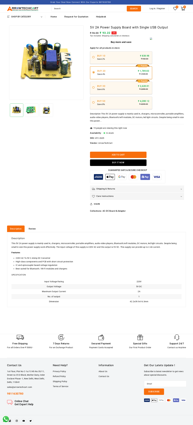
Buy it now (118, 162)
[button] (183, 9)
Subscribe (154, 391)
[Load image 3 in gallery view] (46, 110)
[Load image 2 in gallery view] (31, 110)
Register (161, 8)
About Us (103, 371)
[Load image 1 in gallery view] (16, 110)
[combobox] (88, 8)
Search (134, 8)
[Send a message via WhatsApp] (5, 419)
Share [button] (97, 204)
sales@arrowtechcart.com (19, 387)
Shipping (105, 36)
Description (16, 229)
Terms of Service (60, 386)
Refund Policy (59, 376)
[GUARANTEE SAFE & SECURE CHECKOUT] (128, 177)
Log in (152, 8)
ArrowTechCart (105, 143)
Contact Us (104, 376)
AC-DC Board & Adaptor (114, 211)
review (32, 229)
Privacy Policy (59, 371)
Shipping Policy (60, 381)
